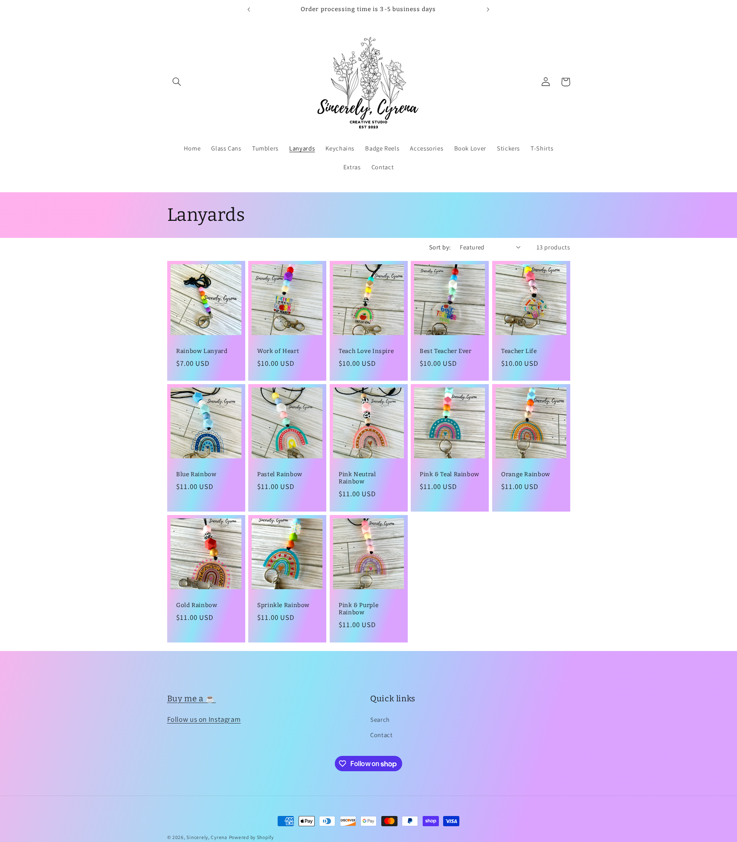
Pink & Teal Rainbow (449, 474)
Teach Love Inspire (366, 351)
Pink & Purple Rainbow (358, 608)
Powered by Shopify (251, 837)
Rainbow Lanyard (201, 351)
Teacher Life (519, 351)
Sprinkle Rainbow (283, 604)
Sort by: (440, 247)
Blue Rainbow (196, 474)
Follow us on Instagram (204, 718)
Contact (381, 735)
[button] (177, 82)
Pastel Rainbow (279, 474)
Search (380, 719)
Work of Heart (278, 351)
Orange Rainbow (525, 474)
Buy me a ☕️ (191, 698)
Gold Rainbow (197, 604)
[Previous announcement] (249, 9)
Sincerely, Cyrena (206, 837)
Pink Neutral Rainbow (357, 478)
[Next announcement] (488, 9)
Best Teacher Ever (446, 351)
